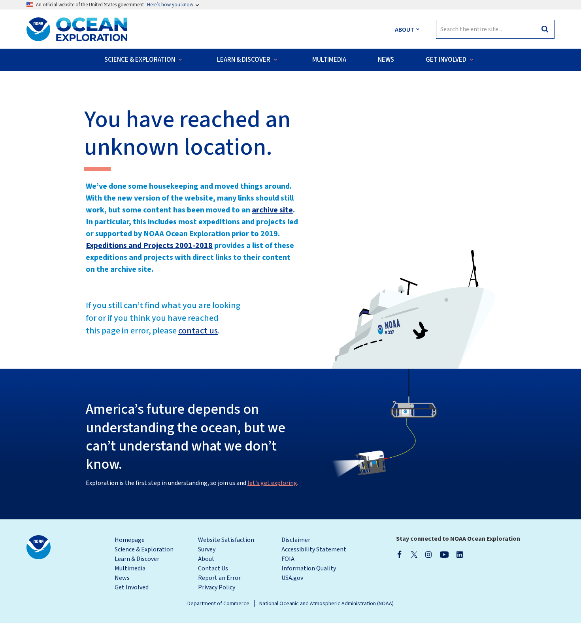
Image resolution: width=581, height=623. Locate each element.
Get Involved (132, 587)
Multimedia (130, 568)
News (122, 578)
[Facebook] (399, 554)
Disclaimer (295, 540)
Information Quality (308, 568)
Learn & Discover (137, 559)
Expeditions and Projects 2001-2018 (149, 245)
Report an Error (219, 578)
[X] (414, 554)
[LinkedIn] (459, 554)
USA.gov (292, 578)
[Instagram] (428, 554)
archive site (272, 210)
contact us (198, 330)
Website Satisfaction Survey (226, 545)
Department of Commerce (218, 603)
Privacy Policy (216, 587)
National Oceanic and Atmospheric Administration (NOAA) (326, 603)
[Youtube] (444, 554)
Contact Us (213, 568)
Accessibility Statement (313, 549)
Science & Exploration (144, 549)
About (206, 559)
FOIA (287, 559)
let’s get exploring (272, 483)
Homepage (130, 540)
